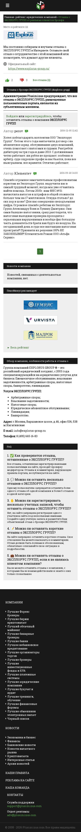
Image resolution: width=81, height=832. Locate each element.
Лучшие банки (17, 641)
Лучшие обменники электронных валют (21, 713)
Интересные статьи (21, 760)
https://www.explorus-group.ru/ (29, 68)
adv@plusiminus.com (21, 815)
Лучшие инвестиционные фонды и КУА (19, 667)
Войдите (12, 116)
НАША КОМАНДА (17, 787)
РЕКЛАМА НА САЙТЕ (19, 780)
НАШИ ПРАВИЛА (17, 773)
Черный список (18, 718)
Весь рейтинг (19, 347)
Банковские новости (21, 745)
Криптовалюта (17, 756)
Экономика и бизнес (21, 737)
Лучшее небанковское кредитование (22, 646)
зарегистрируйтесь (38, 116)
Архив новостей (18, 763)
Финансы (13, 741)
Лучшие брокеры (19, 659)
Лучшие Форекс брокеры (18, 613)
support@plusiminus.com (24, 806)
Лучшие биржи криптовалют (18, 620)
